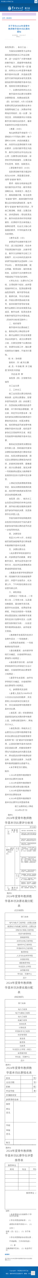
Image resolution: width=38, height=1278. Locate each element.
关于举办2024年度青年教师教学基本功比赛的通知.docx (18, 1259)
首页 (3, 18)
